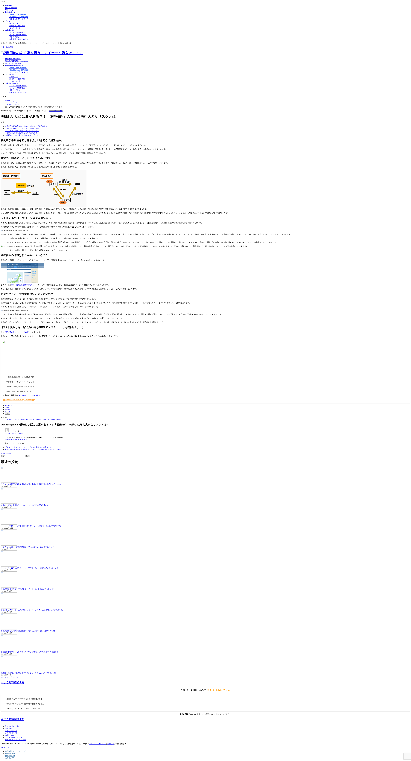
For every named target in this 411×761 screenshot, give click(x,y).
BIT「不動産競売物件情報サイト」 (24, 285)
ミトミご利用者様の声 (18, 32)
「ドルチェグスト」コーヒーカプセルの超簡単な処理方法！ (28, 447)
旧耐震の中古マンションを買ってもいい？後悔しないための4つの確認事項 (29, 652)
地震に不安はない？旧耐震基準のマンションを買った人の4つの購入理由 (29, 673)
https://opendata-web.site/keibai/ (16, 439)
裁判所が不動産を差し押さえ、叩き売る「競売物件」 (26, 126)
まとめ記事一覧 (11, 733)
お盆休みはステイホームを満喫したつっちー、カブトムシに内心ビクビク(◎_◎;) (32, 610)
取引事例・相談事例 (17, 26)
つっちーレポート (16, 28)
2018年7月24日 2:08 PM (14, 433)
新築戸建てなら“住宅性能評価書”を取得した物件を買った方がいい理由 (28, 631)
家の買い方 (13, 23)
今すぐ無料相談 (7, 47)
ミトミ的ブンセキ (56, 111)
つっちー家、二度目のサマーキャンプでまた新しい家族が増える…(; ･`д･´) (29, 568)
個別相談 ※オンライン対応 (15, 751)
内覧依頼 (8, 728)
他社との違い (14, 37)
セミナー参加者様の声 (18, 35)
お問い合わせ (10, 735)
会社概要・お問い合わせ (18, 39)
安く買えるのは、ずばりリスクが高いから (22, 131)
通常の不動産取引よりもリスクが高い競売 (22, 128)
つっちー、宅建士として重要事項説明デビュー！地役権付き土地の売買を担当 (31, 526)
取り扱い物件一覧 (12, 726)
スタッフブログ (11, 731)
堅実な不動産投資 (27, 419)
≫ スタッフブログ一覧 (9, 677)
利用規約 (110, 744)
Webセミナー (10, 753)
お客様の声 (9, 758)
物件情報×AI (10, 756)
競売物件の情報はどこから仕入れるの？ (21, 133)
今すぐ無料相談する (12, 682)
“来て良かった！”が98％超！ (29, 395)
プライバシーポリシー (13, 737)
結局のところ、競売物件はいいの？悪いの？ (23, 135)
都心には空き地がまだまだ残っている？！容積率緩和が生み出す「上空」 (33, 449)
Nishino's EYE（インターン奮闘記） (49, 419)
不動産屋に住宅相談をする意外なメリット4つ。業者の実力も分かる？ (28, 589)
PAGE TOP (5, 747)
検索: (3, 456)
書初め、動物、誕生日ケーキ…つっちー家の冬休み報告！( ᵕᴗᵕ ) (25, 505)
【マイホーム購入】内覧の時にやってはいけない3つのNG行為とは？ (27, 547)
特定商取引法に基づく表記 (15, 740)
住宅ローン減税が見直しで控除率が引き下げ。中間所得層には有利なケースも (31, 484)
